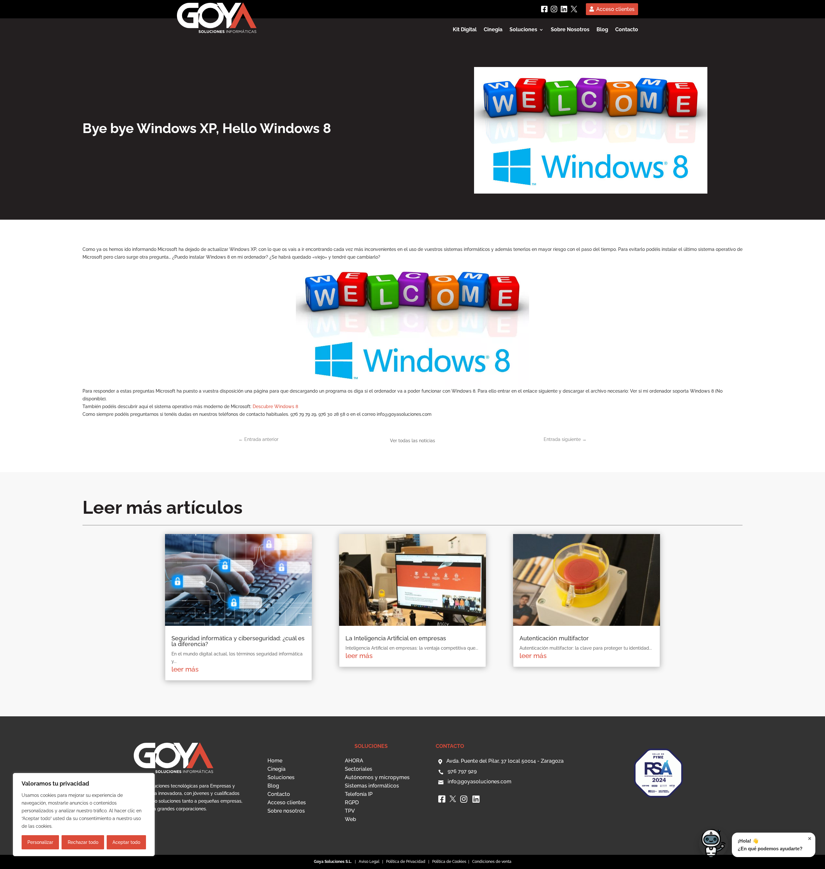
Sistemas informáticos (372, 786)
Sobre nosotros (286, 811)
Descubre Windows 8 (275, 406)
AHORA (354, 761)
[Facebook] (544, 9)
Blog (602, 30)
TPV (350, 811)
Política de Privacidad (405, 861)
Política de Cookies (449, 861)
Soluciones (281, 777)
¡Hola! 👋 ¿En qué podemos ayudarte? (774, 843)
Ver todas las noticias (412, 440)
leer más (185, 669)
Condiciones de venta (491, 861)
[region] (84, 814)
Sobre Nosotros (570, 30)
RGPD (352, 802)
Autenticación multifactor (554, 638)
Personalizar (40, 842)
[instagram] (554, 9)
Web (350, 819)
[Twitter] (574, 9)
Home (274, 761)
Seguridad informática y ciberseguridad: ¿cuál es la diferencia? (238, 641)
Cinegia (493, 30)
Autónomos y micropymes (377, 777)
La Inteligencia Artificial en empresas (395, 638)
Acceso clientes (615, 9)
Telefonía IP (359, 794)
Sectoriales (358, 769)
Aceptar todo (126, 842)
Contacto (626, 30)
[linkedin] (564, 9)
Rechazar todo (83, 842)
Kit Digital (465, 30)
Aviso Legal (369, 861)
